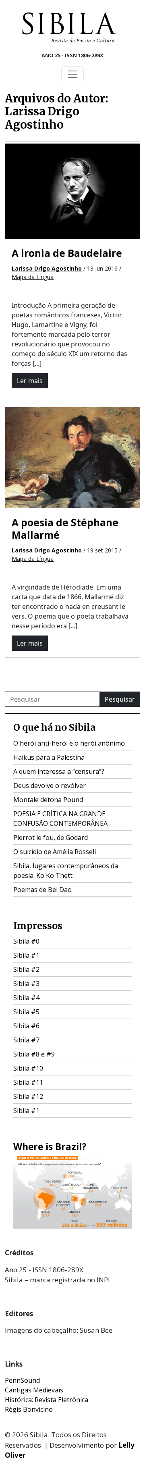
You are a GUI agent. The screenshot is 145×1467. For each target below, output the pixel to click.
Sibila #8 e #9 (34, 1054)
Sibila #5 (26, 1011)
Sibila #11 (28, 1082)
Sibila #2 (26, 969)
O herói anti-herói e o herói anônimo (69, 743)
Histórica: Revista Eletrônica (46, 1399)
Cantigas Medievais (34, 1390)
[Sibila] (69, 27)
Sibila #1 (26, 955)
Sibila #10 (28, 1068)
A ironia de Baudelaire (67, 253)
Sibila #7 (26, 1040)
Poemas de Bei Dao (42, 889)
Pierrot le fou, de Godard (50, 837)
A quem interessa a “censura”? (58, 771)
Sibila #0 (26, 941)
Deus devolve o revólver (49, 785)
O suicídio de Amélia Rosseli (54, 851)
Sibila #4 (26, 997)
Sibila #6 (26, 1025)
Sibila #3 (26, 983)
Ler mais (30, 380)
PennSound (22, 1380)
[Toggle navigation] (72, 74)
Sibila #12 (28, 1096)
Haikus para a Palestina (49, 757)
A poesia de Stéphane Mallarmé (65, 528)
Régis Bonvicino (29, 1409)
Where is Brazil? (50, 1146)
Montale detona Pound (48, 799)
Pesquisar (120, 699)
